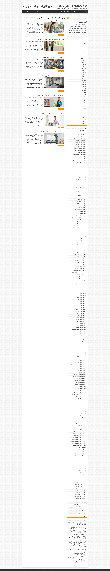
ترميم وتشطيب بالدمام (81, 175)
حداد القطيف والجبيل (81, 240)
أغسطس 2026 (83, 39)
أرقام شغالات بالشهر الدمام (82, 522)
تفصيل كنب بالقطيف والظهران (79, 185)
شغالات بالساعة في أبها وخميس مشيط (78, 293)
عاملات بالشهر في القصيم (80, 396)
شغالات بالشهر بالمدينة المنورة (79, 319)
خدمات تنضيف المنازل (69, 11)
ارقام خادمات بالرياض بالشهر (81, 523)
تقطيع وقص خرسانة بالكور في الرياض (78, 191)
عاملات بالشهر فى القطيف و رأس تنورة (78, 392)
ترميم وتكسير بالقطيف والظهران (79, 177)
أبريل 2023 (84, 100)
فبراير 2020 (84, 121)
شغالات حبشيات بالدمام (76, 552)
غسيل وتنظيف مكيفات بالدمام (79, 429)
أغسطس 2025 (83, 58)
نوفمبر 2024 (84, 74)
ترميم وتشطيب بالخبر (81, 173)
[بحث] (68, 18)
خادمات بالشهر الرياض (81, 248)
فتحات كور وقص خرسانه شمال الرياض (78, 441)
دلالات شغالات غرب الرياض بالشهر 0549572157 (51, 75)
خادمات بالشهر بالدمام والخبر (80, 254)
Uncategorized (82, 130)
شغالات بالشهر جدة (81, 325)
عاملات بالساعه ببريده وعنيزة (80, 368)
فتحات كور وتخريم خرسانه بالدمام (79, 431)
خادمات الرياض (82, 242)
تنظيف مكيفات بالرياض (81, 205)
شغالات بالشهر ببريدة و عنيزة (80, 321)
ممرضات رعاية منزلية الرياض (78, 562)
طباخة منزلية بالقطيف (81, 346)
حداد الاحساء (82, 236)
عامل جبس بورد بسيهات (80, 358)
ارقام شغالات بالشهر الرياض (78, 527)
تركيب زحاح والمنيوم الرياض (80, 150)
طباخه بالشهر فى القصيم (80, 348)
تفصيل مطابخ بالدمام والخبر (80, 187)
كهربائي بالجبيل (82, 466)
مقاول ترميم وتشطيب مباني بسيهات (78, 476)
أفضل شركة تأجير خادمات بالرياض (73, 522)
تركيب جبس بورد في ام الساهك (79, 146)
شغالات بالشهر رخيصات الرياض (76, 543)
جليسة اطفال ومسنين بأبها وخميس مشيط (77, 219)
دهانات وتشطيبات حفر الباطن (79, 268)
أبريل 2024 (84, 88)
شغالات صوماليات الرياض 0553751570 (53, 57)
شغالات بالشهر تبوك (81, 323)
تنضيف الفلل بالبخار (81, 197)
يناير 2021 (84, 119)
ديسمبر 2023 (83, 96)
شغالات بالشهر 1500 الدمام (74, 537)
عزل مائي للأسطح (41, 11)
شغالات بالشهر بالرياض (81, 313)
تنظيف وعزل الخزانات (59, 11)
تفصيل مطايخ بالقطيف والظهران (79, 189)
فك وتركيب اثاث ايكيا (81, 449)
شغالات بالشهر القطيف (81, 305)
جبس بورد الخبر (82, 211)
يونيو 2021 (84, 117)
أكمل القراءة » (61, 34)
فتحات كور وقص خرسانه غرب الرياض (78, 443)
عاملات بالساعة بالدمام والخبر (79, 362)
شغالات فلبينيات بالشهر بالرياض (78, 554)
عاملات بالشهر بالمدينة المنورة (79, 384)
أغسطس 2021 (83, 113)
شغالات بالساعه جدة (81, 303)
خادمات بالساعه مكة (81, 246)
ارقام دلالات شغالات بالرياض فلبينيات (77, 525)
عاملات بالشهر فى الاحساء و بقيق (79, 390)
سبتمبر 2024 (84, 78)
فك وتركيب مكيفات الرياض (80, 455)
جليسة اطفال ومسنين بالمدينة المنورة (78, 228)
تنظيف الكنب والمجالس (32, 11)
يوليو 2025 (84, 60)
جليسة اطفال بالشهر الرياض (76, 530)
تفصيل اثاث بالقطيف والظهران (79, 183)
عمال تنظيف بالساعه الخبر (80, 419)
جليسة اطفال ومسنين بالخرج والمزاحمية (78, 223)
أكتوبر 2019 (84, 123)
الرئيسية (86, 11)
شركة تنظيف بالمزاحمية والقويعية (79, 287)
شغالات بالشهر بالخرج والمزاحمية (79, 309)
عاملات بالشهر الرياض (81, 372)
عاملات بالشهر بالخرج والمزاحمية (79, 376)
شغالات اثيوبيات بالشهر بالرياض (79, 535)
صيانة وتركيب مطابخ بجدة (80, 341)
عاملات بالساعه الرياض (81, 366)
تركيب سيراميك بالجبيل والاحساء (79, 156)
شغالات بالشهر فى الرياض (80, 327)
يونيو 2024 (84, 84)
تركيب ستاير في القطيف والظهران (79, 154)
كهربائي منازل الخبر (81, 470)
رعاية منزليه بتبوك (82, 278)
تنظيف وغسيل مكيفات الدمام (80, 209)
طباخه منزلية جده (82, 354)
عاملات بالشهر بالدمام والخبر (80, 378)
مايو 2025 (84, 64)
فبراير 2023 (84, 104)
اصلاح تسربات (82, 132)
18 (82, 511)
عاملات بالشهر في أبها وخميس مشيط (78, 394)
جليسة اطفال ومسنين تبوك (80, 230)
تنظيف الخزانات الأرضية (81, 201)
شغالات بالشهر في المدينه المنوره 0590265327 (77, 28)
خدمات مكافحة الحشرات (79, 11)
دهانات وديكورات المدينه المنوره (79, 270)
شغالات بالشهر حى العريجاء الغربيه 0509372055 (51, 39)
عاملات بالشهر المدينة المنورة (79, 374)
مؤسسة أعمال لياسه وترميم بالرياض (78, 472)
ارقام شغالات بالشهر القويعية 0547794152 (52, 132)
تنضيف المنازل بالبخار (81, 199)
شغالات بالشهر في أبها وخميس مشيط (78, 329)
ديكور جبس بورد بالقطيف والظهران (78, 272)
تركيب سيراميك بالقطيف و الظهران (78, 160)
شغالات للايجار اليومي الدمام (77, 557)
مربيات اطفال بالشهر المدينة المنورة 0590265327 (77, 30)
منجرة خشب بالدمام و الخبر (80, 488)
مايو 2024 (84, 86)
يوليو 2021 (84, 115)
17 (84, 511)
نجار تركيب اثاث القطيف (80, 490)
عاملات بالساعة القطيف (80, 360)
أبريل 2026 (84, 43)
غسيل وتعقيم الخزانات (81, 427)
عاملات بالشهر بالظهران (80, 382)
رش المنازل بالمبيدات (81, 274)
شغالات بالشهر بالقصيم (81, 317)
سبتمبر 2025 (84, 56)
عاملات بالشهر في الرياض (78, 559)
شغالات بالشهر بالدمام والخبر (80, 311)
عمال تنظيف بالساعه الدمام (80, 421)
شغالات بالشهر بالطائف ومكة (80, 315)
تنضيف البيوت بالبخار (81, 195)
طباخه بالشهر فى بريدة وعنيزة (79, 350)
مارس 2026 (84, 45)
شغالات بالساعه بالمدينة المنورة (79, 299)
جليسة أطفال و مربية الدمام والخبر (79, 215)
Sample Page (85, 2)
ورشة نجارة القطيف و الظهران (79, 496)
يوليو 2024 (84, 82)
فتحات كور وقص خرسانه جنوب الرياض (78, 437)
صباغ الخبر (83, 335)
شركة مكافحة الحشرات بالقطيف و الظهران (77, 289)
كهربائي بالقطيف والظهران (80, 468)
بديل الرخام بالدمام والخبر (80, 136)
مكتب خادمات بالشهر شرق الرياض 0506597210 (51, 95)
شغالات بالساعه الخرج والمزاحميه (79, 295)
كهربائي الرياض (82, 462)
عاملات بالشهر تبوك (81, 386)
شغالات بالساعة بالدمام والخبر (79, 291)
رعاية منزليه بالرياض (81, 276)
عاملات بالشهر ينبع (81, 398)
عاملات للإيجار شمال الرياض (80, 405)
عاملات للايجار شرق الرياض (80, 407)
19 (79, 511)
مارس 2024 (84, 90)
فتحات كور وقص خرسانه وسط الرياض (78, 445)
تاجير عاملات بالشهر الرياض (80, 140)
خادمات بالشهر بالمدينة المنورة (79, 258)
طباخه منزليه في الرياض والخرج (79, 356)
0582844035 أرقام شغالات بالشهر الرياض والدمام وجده (55, 6)
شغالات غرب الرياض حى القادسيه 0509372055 (51, 21)
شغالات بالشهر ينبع (81, 333)
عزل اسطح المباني (81, 411)
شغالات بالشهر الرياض (80, 538)
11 (82, 510)
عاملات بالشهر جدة (81, 388)
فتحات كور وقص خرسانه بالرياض (79, 435)
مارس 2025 (84, 68)
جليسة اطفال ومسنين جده (80, 232)
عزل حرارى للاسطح (81, 415)
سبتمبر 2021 (84, 111)
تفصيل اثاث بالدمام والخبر (80, 181)
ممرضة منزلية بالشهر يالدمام (80, 486)
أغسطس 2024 (83, 80)
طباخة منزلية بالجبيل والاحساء (80, 344)
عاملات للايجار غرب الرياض (80, 409)
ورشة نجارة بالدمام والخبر (80, 498)
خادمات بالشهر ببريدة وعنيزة (80, 260)
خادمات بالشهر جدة (81, 264)
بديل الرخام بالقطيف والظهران (79, 138)
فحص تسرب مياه (82, 447)
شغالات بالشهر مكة (81, 331)
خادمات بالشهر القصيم (81, 250)
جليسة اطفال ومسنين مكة (80, 234)
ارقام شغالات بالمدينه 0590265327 (80, 24)
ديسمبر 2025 (83, 50)
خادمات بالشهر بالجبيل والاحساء (79, 252)
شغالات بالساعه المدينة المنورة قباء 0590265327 (77, 32)
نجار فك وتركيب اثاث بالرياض (80, 494)
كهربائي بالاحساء (82, 464)
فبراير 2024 (84, 92)
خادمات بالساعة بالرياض (80, 244)
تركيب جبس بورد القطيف (80, 144)
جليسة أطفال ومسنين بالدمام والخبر (78, 217)
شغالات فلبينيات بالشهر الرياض (75, 553)
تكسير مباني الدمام (81, 193)
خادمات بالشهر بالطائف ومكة (80, 256)
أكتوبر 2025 (84, 54)
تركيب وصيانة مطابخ (81, 164)
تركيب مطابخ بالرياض (81, 162)
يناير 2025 (84, 72)
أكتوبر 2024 (84, 76)
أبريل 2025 (84, 66)
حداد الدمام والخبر (82, 238)
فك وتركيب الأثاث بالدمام (80, 451)
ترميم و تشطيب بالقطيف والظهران (78, 171)
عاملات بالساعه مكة (81, 370)
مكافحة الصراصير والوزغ (80, 480)
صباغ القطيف (82, 339)
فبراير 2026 (84, 47)
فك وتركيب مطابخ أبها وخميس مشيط (78, 453)
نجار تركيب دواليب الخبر (81, 492)
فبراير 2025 (84, 70)
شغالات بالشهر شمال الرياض (79, 545)
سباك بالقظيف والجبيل (81, 282)
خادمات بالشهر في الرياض (77, 532)
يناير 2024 (84, 94)
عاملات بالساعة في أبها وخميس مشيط (78, 364)
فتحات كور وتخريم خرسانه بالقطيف (79, 433)
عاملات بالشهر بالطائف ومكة (80, 380)
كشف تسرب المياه (50, 11)
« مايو (85, 516)
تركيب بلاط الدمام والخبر (80, 142)
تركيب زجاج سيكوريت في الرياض (79, 148)
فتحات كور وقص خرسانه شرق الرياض (78, 439)
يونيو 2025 (84, 62)
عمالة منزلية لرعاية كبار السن (78, 560)
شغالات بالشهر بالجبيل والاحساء (79, 307)
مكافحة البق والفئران (81, 478)
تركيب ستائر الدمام (81, 152)
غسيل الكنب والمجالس (81, 425)
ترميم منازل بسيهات (81, 169)
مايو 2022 (84, 109)
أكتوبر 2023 (84, 98)
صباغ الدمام (83, 337)
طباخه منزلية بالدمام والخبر (80, 352)
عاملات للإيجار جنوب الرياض (80, 403)
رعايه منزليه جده (82, 280)
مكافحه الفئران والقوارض (80, 482)
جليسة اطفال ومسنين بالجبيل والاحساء (78, 221)
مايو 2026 (84, 41)
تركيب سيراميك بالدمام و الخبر (79, 158)
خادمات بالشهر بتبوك (81, 262)
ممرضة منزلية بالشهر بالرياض (79, 484)
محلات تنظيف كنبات (81, 474)
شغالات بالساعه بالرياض (80, 297)
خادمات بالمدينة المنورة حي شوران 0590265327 (77, 26)
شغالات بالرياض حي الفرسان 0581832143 (52, 113)
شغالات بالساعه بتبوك (81, 301)
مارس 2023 (84, 102)
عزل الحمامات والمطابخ (81, 413)
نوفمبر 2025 (84, 52)
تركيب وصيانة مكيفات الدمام (80, 166)
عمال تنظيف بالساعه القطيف (80, 423)
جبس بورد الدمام (82, 213)
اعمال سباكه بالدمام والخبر (80, 134)
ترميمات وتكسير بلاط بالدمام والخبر (78, 179)
